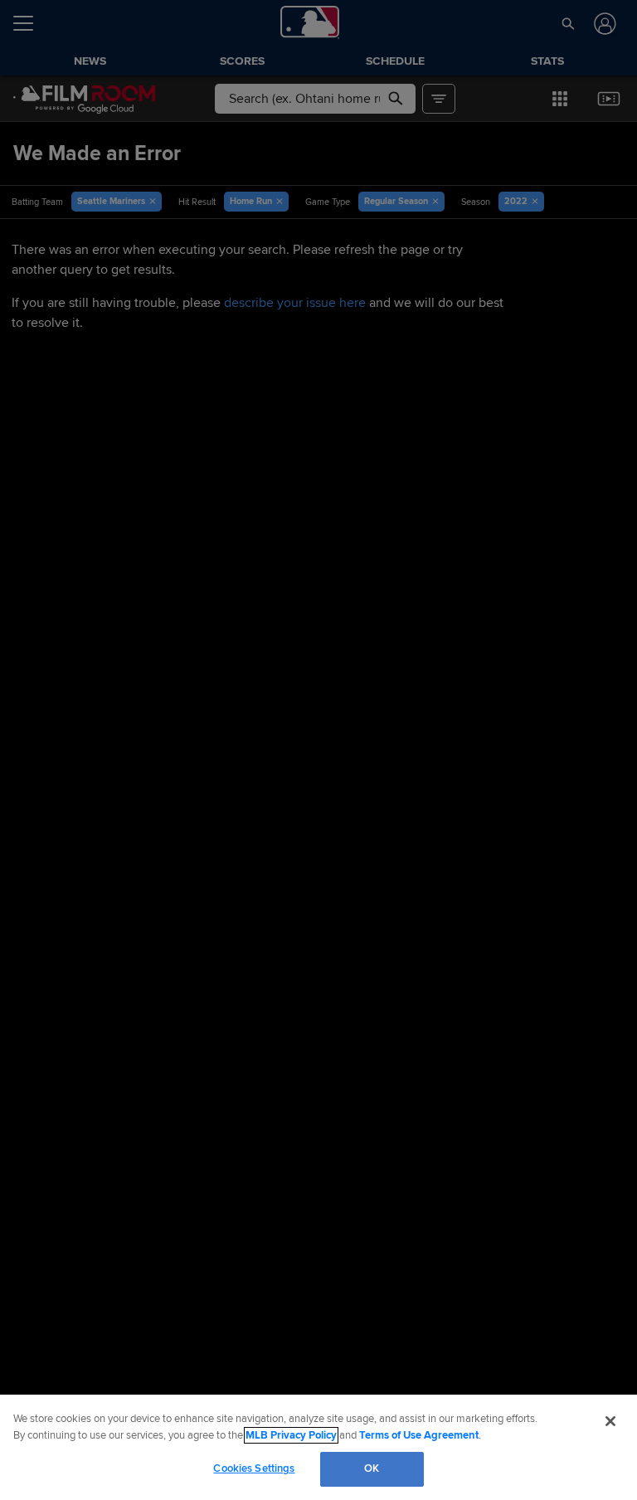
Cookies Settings (253, 1468)
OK (371, 1468)
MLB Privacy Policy (291, 1435)
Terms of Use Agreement (419, 1435)
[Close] (610, 1421)
